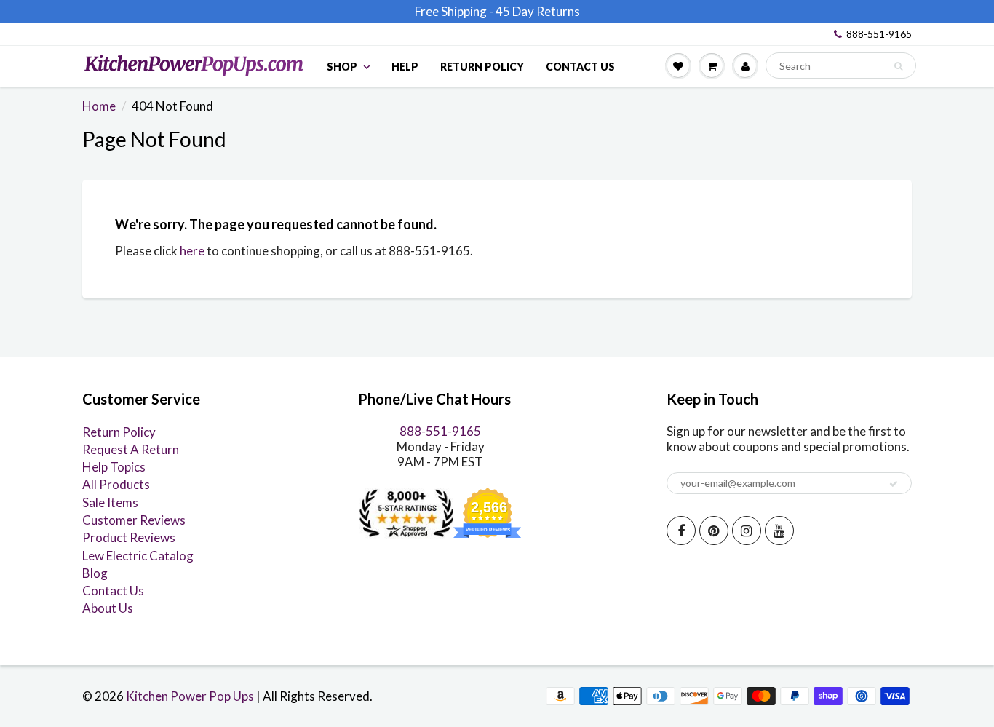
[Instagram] (746, 530)
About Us (107, 608)
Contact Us (580, 66)
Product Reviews (128, 537)
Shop (342, 66)
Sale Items (110, 502)
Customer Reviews (134, 520)
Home (99, 106)
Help (404, 66)
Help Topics (114, 466)
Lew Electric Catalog (138, 555)
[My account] (745, 65)
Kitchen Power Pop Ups (190, 696)
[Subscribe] (893, 484)
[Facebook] (681, 530)
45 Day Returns (538, 11)
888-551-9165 (879, 34)
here (192, 250)
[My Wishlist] (678, 65)
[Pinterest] (713, 530)
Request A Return (130, 449)
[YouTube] (779, 530)
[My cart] (711, 65)
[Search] (898, 66)
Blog (95, 573)
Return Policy (482, 66)
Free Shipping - (454, 11)
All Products (116, 484)
